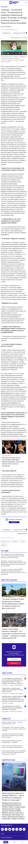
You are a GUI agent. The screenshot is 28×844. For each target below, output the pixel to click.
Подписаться (14, 522)
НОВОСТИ (6, 718)
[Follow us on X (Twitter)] (6, 829)
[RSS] (20, 829)
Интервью (4, 7)
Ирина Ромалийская (6, 26)
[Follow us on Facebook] (2, 829)
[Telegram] (14, 842)
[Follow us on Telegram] (16, 829)
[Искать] (22, 842)
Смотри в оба (8, 760)
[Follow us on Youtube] (9, 829)
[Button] (7, 33)
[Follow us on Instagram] (13, 829)
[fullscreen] (25, 53)
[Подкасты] (24, 829)
